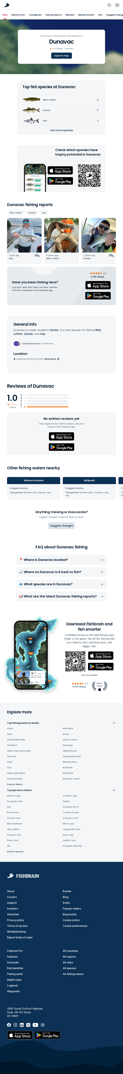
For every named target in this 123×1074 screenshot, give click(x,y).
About (10, 891)
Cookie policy (71, 920)
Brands (67, 891)
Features (12, 956)
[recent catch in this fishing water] (24, 241)
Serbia (54, 330)
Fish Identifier (15, 968)
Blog (65, 897)
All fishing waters (73, 974)
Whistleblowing (16, 931)
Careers (12, 897)
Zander (32, 212)
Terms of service (17, 925)
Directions (50, 359)
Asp (44, 212)
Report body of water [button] (20, 937)
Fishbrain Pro (15, 950)
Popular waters (72, 908)
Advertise (13, 914)
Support (12, 902)
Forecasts (13, 962)
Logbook (12, 985)
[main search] (109, 5)
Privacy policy (15, 920)
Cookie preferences (75, 925)
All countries (70, 950)
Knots (66, 902)
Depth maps (14, 979)
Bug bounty (70, 914)
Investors (12, 908)
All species (69, 968)
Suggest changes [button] (61, 526)
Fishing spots (15, 974)
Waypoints (13, 991)
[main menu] (117, 5)
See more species (61, 130)
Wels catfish (16, 212)
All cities (68, 962)
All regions (69, 956)
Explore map (61, 55)
